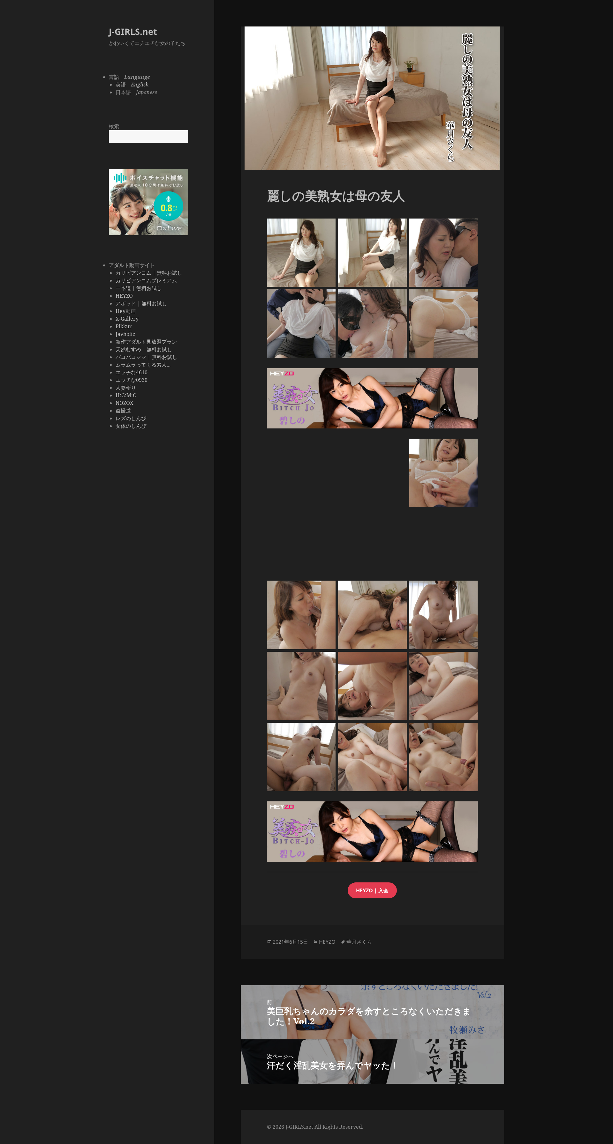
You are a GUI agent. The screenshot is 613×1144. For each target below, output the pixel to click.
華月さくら (359, 941)
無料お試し (169, 272)
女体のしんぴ (131, 425)
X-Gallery (127, 318)
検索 (114, 126)
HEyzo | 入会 (372, 890)
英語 (132, 84)
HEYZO (124, 295)
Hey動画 (126, 311)
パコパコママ (131, 356)
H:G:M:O (126, 395)
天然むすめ (128, 349)
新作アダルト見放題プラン (146, 341)
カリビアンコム (133, 272)
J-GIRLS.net (133, 31)
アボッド (126, 303)
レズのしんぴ (131, 418)
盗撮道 (123, 410)
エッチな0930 (132, 379)
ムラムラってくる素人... (143, 364)
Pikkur (124, 326)
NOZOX (124, 402)
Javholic (125, 334)
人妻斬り (126, 387)
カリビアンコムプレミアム (146, 280)
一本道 (123, 288)
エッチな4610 (132, 372)
